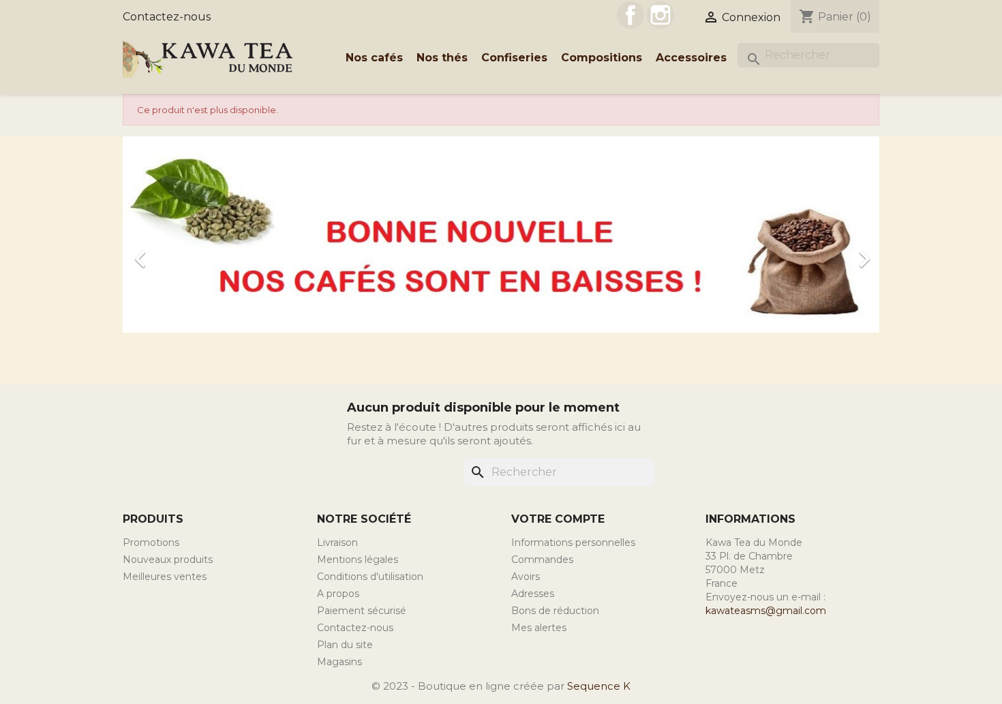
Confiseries (514, 57)
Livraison (337, 542)
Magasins (339, 662)
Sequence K (599, 685)
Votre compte (558, 518)
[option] (501, 252)
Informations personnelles (573, 542)
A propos (338, 593)
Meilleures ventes (165, 576)
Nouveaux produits (168, 559)
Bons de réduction (555, 610)
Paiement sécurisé (361, 610)
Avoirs (525, 576)
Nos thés (442, 57)
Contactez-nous (167, 16)
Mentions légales (357, 559)
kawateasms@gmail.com (765, 610)
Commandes (542, 559)
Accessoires (691, 57)
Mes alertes (538, 628)
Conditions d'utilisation (370, 576)
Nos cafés (374, 57)
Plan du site (345, 645)
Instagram (660, 15)
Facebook (630, 15)
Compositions (601, 57)
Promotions (151, 542)
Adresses (532, 593)
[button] (180, 252)
